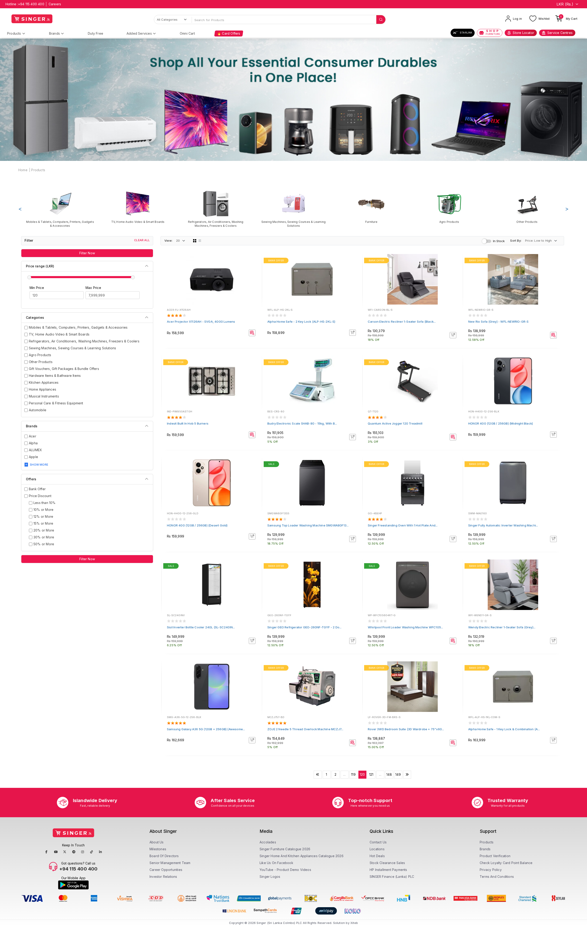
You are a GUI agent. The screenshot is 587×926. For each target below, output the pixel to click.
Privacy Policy (491, 870)
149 (398, 774)
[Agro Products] (449, 207)
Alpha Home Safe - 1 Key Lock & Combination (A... (504, 729)
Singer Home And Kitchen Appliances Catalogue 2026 (301, 856)
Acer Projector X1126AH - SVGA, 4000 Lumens (201, 321)
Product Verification (495, 856)
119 (353, 774)
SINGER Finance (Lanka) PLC (392, 876)
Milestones (158, 849)
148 (389, 774)
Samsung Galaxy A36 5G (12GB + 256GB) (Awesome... (206, 729)
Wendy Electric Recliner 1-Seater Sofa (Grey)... (501, 627)
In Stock (499, 241)
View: (168, 240)
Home (23, 170)
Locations (377, 849)
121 (371, 774)
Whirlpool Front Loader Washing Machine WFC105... (405, 627)
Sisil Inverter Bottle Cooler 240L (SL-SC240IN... (201, 627)
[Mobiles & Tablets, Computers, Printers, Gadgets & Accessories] (60, 209)
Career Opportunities (166, 870)
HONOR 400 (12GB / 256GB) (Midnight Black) (500, 423)
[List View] (200, 240)
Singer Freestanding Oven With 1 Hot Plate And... (403, 525)
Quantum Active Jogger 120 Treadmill (395, 423)
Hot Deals (377, 856)
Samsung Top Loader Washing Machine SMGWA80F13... (308, 525)
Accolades (268, 842)
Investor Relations (163, 876)
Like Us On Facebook (276, 863)
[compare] (255, 267)
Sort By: (515, 240)
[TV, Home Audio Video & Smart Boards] (137, 207)
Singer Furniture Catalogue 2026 (285, 849)
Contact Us (378, 842)
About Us (157, 842)
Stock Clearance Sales (387, 863)
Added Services (139, 33)
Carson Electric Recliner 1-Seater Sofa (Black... (402, 321)
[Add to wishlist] (255, 261)
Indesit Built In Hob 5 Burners (187, 423)
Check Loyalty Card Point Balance (506, 863)
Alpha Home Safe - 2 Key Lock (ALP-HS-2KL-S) (301, 321)
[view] (255, 273)
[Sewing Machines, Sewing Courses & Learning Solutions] (293, 209)
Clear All (142, 240)
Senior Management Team (170, 863)
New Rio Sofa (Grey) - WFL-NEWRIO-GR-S (498, 321)
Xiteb (354, 923)
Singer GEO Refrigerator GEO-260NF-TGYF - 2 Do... (304, 627)
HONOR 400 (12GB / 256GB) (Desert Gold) (197, 525)
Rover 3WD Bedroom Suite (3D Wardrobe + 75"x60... (406, 729)
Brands (54, 33)
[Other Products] (527, 207)
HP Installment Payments (388, 870)
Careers (55, 4)
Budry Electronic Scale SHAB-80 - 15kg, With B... (302, 423)
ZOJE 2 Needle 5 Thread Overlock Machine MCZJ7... (305, 729)
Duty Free (95, 33)
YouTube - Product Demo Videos (285, 870)
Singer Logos (270, 876)
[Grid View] (194, 240)
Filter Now (87, 253)
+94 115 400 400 (31, 4)
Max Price (93, 288)
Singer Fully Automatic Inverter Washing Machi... (503, 525)
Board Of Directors (164, 856)
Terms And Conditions (497, 876)
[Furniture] (371, 207)
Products (14, 33)
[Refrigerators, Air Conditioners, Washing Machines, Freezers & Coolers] (215, 209)
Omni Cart (187, 33)
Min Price (37, 288)
